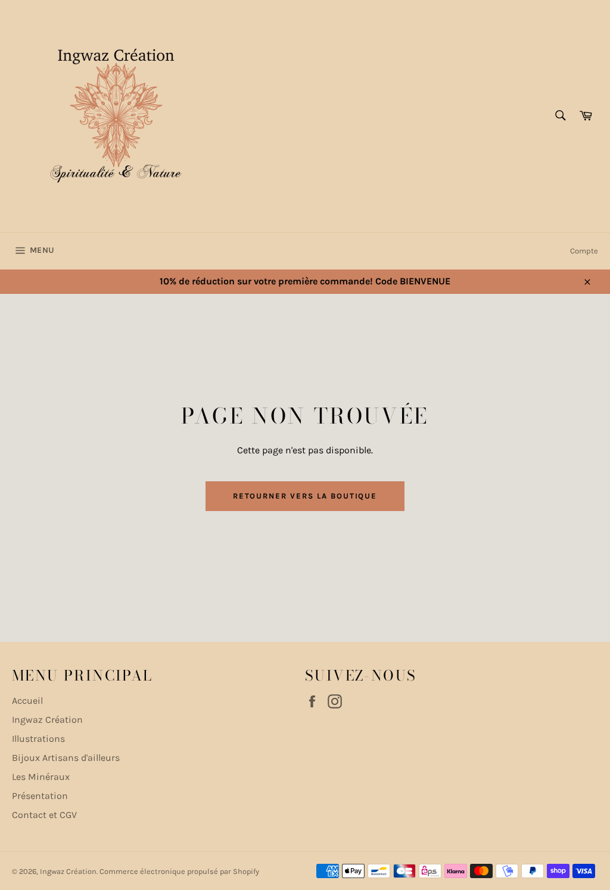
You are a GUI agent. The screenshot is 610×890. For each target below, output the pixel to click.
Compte (584, 250)
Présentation (40, 795)
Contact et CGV (44, 814)
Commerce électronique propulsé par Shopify (179, 871)
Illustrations (38, 738)
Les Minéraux (41, 776)
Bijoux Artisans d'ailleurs (66, 757)
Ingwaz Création (47, 719)
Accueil (27, 700)
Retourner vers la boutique (305, 495)
